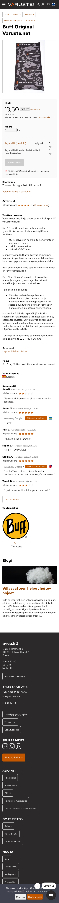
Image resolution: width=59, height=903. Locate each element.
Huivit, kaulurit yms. (13, 20)
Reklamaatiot (11, 785)
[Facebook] (5, 746)
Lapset (6, 351)
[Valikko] (3, 4)
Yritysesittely (10, 881)
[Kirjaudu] (42, 4)
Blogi (7, 858)
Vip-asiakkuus (11, 833)
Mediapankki (10, 874)
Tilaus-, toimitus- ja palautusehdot (20, 808)
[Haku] (38, 4)
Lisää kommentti (12, 499)
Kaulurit (30, 20)
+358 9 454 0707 (17, 691)
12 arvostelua (41, 205)
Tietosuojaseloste (13, 841)
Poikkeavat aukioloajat (15, 676)
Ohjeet (8, 793)
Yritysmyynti (10, 722)
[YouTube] (18, 746)
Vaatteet (29, 14)
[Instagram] (12, 746)
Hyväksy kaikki (35, 896)
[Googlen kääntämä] (13, 418)
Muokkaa (20, 896)
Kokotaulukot (11, 866)
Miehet (15, 351)
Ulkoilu (17, 14)
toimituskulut (35, 109)
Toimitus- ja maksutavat (16, 800)
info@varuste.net (11, 696)
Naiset (23, 351)
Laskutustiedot (12, 729)
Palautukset (10, 777)
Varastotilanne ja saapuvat (16, 191)
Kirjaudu (8, 826)
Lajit (6, 14)
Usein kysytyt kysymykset (16, 714)
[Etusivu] (22, 4)
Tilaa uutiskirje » (14, 757)
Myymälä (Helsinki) (15, 143)
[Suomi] (54, 5)
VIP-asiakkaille (43, 117)
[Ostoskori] (48, 5)
